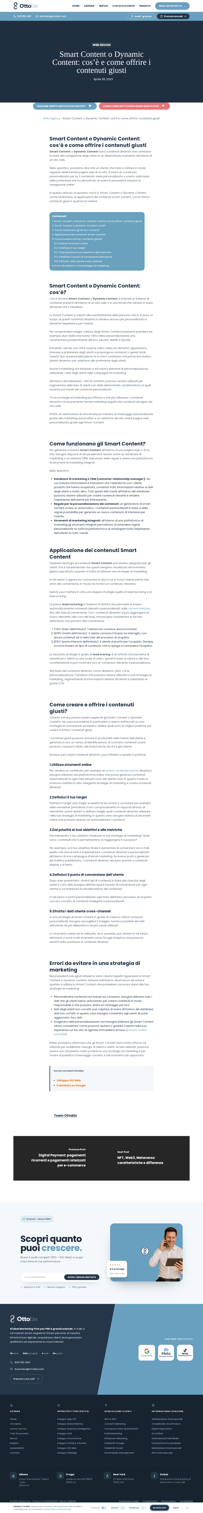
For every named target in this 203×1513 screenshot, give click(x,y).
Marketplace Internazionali (166, 1448)
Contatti (15, 1452)
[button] (65, 106)
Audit (143, 16)
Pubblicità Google (114, 1443)
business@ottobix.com (29, 1369)
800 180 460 (22, 1362)
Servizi (13, 1438)
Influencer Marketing (115, 1438)
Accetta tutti (159, 1507)
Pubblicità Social (113, 1448)
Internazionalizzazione (168, 1411)
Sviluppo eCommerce (69, 1438)
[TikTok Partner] (185, 1353)
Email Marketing (113, 1433)
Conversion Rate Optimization (121, 1428)
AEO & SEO (110, 1419)
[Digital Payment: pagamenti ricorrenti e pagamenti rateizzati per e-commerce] (57, 1158)
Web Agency (51, 118)
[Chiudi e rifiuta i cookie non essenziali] (187, 1508)
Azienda (15, 1411)
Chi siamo (15, 1423)
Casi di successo (19, 1433)
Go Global (157, 1433)
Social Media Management (119, 1452)
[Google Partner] (147, 1352)
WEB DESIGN (101, 45)
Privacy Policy (168, 1501)
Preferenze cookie (129, 1501)
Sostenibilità (17, 1448)
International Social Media (166, 1443)
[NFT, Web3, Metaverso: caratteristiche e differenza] (146, 1158)
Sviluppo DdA (64, 1433)
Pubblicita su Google (71, 1085)
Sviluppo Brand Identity (70, 1423)
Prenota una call (173, 16)
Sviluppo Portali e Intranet (71, 1443)
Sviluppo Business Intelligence (73, 1428)
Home (13, 1419)
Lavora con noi (18, 1428)
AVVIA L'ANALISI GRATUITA (82, 1277)
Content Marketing (115, 1423)
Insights (14, 1443)
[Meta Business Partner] (166, 1353)
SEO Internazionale (162, 1452)
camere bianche (139, 608)
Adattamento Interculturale (167, 1419)
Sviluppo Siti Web (69, 1080)
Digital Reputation (162, 1428)
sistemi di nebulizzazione (121, 770)
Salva (176, 1507)
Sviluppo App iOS (66, 1419)
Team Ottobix (65, 1115)
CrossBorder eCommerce (166, 1423)
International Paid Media (165, 1438)
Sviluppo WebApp (67, 1452)
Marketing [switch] (134, 1507)
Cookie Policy (150, 1501)
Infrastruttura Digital (73, 1411)
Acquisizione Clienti (118, 1411)
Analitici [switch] (114, 1507)
